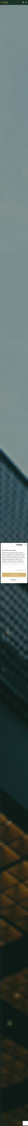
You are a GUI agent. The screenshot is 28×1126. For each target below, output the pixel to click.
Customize (13, 579)
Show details (20, 570)
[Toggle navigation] (23, 2)
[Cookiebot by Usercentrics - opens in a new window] (16, 545)
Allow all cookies (14, 574)
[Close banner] (25, 545)
